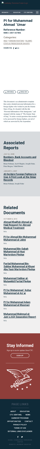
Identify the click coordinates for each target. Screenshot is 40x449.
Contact (29, 421)
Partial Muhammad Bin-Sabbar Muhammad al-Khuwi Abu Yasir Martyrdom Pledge (19, 266)
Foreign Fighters (16, 41)
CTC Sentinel (28, 12)
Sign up (20, 355)
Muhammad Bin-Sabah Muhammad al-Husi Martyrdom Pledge (16, 251)
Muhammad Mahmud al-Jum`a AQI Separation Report (20, 315)
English (23, 92)
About (13, 411)
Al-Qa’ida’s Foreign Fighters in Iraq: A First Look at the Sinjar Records (20, 177)
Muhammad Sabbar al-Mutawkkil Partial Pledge (17, 280)
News (28, 415)
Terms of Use (20, 428)
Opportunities (14, 421)
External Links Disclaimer (20, 431)
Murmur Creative (24, 444)
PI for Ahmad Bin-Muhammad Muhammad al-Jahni (20, 238)
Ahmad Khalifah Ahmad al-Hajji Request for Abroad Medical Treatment (18, 225)
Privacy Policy (20, 425)
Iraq (5, 41)
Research (5, 12)
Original (10, 92)
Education (16, 12)
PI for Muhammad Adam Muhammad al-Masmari (17, 303)
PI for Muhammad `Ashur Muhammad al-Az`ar (17, 291)
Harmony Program (20, 418)
